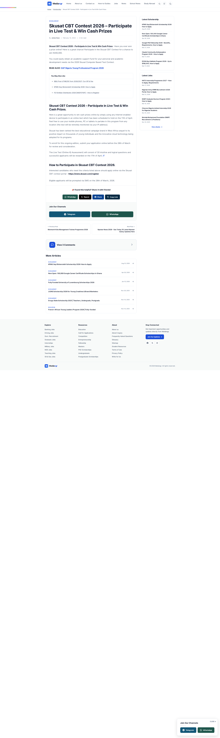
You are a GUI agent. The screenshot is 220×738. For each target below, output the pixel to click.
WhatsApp (114, 214)
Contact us (90, 4)
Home (68, 4)
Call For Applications (85, 333)
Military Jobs (49, 346)
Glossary (115, 340)
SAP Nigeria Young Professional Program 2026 (82, 68)
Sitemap (115, 343)
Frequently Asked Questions (122, 336)
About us (78, 4)
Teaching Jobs (50, 353)
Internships (49, 343)
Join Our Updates (154, 337)
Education (82, 329)
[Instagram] (157, 343)
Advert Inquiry (117, 333)
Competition (82, 336)
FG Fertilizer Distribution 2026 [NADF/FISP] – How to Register (76, 93)
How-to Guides (104, 4)
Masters (81, 346)
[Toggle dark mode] (170, 3)
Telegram (71, 214)
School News (135, 4)
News (124, 4)
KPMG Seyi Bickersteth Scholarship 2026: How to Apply (74, 87)
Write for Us (116, 357)
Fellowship (82, 343)
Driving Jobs (49, 333)
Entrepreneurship (84, 340)
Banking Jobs (50, 329)
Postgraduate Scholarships (88, 357)
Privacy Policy (117, 353)
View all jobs (157, 127)
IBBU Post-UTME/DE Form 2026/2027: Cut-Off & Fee (73, 81)
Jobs (116, 4)
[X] (152, 343)
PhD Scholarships (84, 350)
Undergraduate (83, 353)
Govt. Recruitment (51, 336)
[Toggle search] (159, 3)
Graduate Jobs (50, 340)
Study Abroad (149, 4)
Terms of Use (117, 350)
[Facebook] (148, 343)
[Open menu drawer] (164, 3)
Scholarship (57, 9)
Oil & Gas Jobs (50, 357)
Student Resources (119, 346)
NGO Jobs (48, 350)
